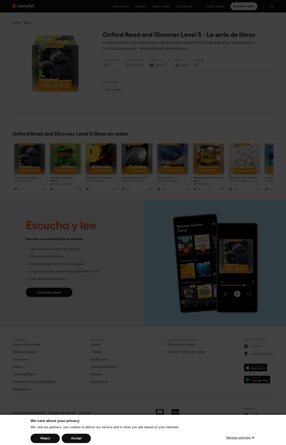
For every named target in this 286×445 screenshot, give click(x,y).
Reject (45, 438)
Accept (76, 438)
